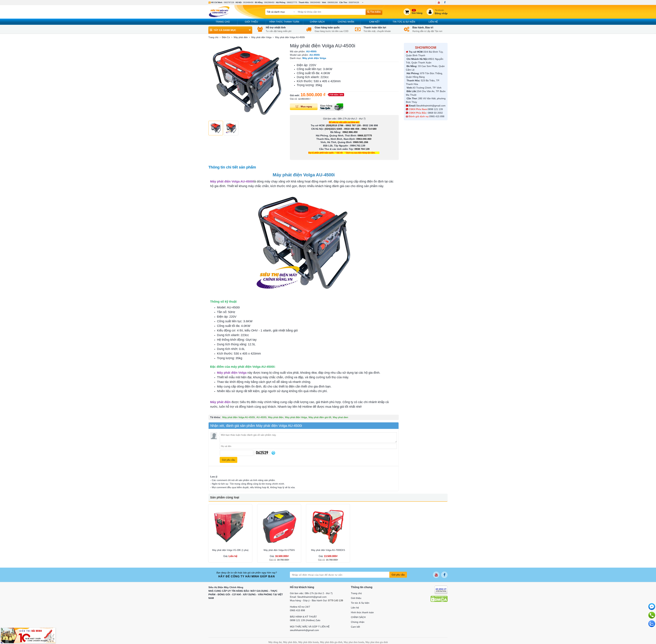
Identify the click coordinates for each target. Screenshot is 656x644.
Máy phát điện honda (308, 642)
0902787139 (229, 2)
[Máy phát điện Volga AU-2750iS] (279, 526)
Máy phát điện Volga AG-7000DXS (328, 550)
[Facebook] (445, 2)
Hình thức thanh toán (284, 21)
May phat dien (340, 417)
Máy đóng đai (275, 642)
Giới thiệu (251, 21)
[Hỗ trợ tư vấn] (651, 615)
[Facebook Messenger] (651, 606)
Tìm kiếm (375, 11)
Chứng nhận (346, 21)
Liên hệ (433, 21)
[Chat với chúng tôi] (651, 623)
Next (280, 81)
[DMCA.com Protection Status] (439, 598)
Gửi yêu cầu (398, 574)
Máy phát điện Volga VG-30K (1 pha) (230, 550)
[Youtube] (439, 2)
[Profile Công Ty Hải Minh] (28, 635)
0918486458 (248, 2)
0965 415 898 (436, 116)
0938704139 (354, 2)
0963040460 (315, 2)
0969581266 (332, 2)
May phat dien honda (354, 642)
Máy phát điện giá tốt (320, 417)
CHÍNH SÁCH (317, 21)
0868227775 (292, 2)
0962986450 (269, 2)
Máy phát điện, (290, 642)
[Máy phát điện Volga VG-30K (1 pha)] (230, 526)
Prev (213, 81)
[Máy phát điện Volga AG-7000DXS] (328, 526)
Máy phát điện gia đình (331, 642)
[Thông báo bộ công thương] (441, 589)
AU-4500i (261, 417)
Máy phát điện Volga (296, 417)
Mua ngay (306, 106)
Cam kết (374, 21)
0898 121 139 (435, 109)
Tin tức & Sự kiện (404, 21)
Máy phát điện (275, 417)
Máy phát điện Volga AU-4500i (238, 417)
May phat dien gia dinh (376, 642)
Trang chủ (223, 21)
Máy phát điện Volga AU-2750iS (279, 550)
